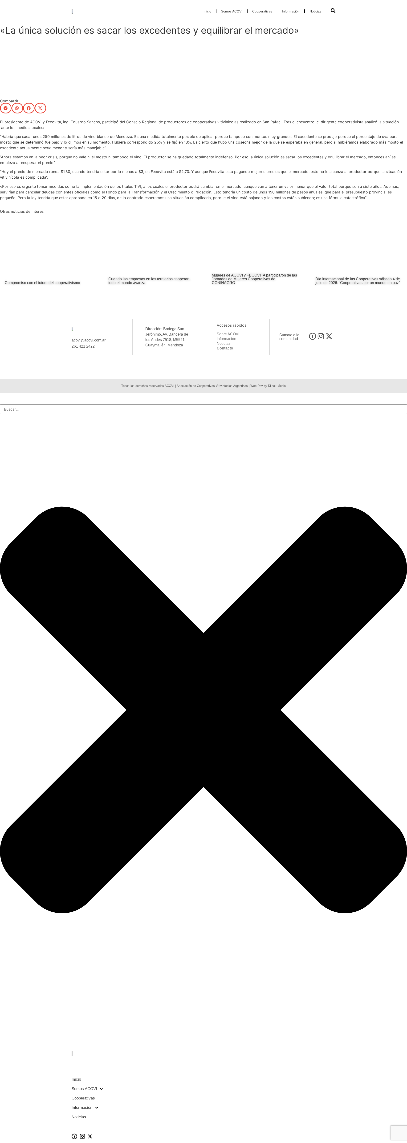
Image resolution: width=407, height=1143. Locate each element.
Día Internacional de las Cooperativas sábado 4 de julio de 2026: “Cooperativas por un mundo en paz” (357, 281)
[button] (6, 108)
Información (291, 11)
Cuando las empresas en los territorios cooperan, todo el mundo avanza (149, 281)
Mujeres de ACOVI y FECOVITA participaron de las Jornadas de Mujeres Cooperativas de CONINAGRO (254, 279)
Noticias (315, 11)
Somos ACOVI (231, 11)
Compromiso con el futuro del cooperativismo (42, 283)
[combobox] (203, 409)
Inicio (207, 11)
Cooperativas (262, 11)
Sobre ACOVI (228, 334)
